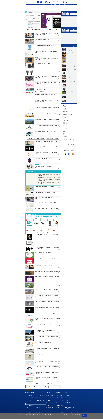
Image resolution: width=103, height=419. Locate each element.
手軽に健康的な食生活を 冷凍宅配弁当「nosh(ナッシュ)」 (46, 94)
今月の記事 (64, 111)
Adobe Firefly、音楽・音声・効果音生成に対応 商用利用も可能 (47, 275)
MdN (57, 406)
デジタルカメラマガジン (30, 409)
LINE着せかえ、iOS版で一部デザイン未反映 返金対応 (45, 206)
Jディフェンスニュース (60, 399)
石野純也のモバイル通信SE (67, 119)
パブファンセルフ (68, 404)
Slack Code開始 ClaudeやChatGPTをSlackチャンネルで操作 (47, 280)
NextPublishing (38, 411)
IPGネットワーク (68, 406)
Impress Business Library (39, 401)
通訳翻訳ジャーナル (60, 401)
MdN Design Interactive (60, 409)
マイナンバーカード (66, 125)
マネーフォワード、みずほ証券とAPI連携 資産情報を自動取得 (47, 111)
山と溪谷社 (48, 404)
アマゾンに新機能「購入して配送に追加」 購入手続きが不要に (47, 340)
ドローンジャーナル (29, 404)
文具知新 (64, 122)
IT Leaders (28, 402)
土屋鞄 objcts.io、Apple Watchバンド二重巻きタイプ (45, 190)
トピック (64, 130)
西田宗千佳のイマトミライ (67, 116)
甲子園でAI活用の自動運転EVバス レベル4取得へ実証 (45, 135)
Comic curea (68, 399)
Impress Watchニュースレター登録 (68, 144)
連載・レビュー (50, 387)
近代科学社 (48, 409)
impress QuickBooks (69, 401)
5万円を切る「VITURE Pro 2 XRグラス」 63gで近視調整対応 (47, 370)
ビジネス (43, 4)
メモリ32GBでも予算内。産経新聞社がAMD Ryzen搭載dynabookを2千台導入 (71, 65)
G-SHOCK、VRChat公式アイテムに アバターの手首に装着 (46, 238)
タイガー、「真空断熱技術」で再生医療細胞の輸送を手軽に (46, 358)
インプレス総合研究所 (30, 401)
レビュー (64, 131)
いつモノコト (65, 114)
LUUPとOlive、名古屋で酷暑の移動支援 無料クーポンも (46, 145)
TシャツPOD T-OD (50, 401)
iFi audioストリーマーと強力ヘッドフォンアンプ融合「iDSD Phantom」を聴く (71, 70)
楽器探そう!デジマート (50, 399)
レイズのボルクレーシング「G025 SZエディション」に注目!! (72, 101)
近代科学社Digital (50, 411)
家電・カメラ (30, 220)
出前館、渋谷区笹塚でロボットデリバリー (43, 39)
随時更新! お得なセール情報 (40, 101)
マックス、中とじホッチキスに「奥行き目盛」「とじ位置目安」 (47, 305)
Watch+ (64, 136)
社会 (65, 4)
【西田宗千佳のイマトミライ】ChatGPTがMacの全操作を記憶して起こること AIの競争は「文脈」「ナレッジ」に (70, 26)
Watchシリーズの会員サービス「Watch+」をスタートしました (47, 105)
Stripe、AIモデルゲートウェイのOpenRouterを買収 (45, 317)
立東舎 (48, 402)
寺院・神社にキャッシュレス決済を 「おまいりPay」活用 (46, 212)
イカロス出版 (58, 396)
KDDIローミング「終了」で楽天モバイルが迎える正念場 (49, 181)
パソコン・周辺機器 (47, 220)
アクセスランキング (67, 12)
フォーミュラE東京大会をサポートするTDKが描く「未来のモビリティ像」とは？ (72, 54)
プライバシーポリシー (58, 414)
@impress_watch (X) (66, 139)
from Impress (65, 141)
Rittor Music (48, 396)
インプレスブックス (38, 409)
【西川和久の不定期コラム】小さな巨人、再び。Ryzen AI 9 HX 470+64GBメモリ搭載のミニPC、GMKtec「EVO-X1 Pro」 (70, 46)
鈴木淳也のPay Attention (67, 117)
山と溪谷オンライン (50, 406)
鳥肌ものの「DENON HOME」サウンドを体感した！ (71, 97)
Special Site (66, 51)
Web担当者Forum (29, 399)
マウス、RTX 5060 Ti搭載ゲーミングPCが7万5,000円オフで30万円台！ (71, 77)
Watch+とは (65, 145)
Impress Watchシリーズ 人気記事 (69, 31)
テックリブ (57, 411)
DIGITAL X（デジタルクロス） (40, 404)
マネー (60, 4)
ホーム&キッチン (39, 220)
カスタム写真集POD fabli (70, 409)
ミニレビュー (65, 133)
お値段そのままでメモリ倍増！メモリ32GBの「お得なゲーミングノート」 (71, 89)
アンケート (64, 142)
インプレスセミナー (38, 402)
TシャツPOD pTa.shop (69, 408)
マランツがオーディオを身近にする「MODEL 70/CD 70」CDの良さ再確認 (72, 105)
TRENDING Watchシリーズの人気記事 (36, 142)
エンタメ (54, 4)
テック (38, 4)
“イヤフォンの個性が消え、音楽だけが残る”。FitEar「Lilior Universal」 (71, 82)
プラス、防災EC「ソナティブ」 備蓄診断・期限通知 (45, 244)
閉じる (84, 415)
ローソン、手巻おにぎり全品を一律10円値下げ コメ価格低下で (47, 129)
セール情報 (64, 113)
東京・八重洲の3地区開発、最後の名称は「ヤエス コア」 (46, 45)
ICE (66, 396)
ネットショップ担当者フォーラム (40, 399)
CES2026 (64, 127)
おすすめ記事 (30, 175)
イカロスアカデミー (60, 404)
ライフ (49, 4)
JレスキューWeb (59, 402)
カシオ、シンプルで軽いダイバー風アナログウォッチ (45, 162)
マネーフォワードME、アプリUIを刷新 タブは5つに (45, 196)
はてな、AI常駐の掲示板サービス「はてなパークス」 (45, 256)
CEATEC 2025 (65, 128)
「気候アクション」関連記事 (52, 142)
